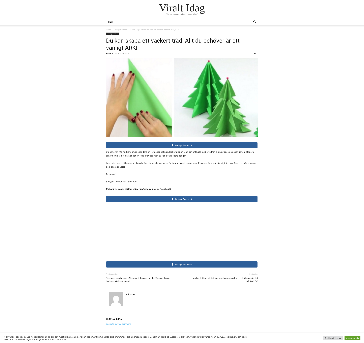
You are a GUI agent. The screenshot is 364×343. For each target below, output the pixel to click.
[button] (254, 22)
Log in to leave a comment (118, 324)
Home (108, 29)
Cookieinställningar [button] (333, 338)
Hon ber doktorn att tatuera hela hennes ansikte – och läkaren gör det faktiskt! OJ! (225, 279)
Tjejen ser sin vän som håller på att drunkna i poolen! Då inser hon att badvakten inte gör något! (138, 279)
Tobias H (109, 53)
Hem (110, 21)
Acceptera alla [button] (352, 338)
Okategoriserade (120, 29)
